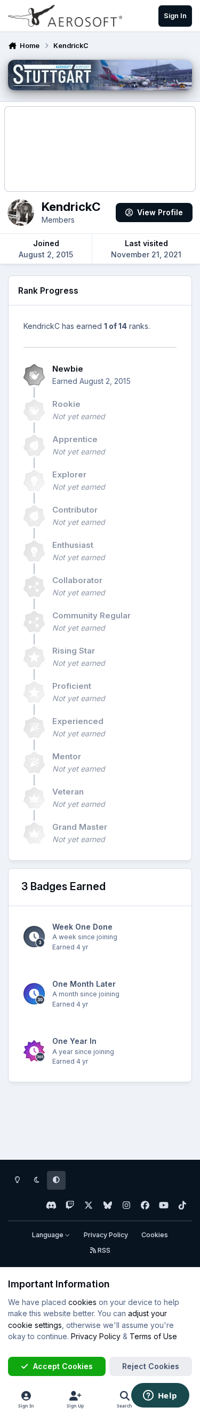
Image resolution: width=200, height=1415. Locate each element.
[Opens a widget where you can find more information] (160, 1396)
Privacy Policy (106, 1235)
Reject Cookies (150, 1366)
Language (48, 1235)
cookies (82, 1302)
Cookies (154, 1235)
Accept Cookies (63, 1366)
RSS (103, 1250)
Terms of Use (153, 1336)
